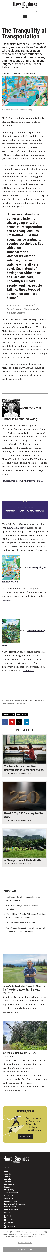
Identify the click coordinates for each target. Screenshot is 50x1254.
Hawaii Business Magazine (25, 5)
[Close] (46, 1232)
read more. (7, 599)
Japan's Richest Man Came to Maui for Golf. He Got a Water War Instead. (24, 988)
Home (16, 1161)
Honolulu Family (10, 1207)
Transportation (21, 714)
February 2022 (31, 700)
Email (40, 480)
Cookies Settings (25, 1243)
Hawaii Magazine (10, 1201)
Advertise (7, 1182)
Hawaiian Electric (16, 527)
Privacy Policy (9, 1190)
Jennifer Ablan (12, 993)
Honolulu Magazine (11, 1209)
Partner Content (8, 714)
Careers (7, 1177)
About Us (7, 1174)
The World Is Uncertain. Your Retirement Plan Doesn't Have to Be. (24, 768)
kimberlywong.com (12, 480)
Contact (7, 1187)
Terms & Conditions (11, 1192)
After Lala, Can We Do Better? (19, 1053)
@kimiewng (29, 480)
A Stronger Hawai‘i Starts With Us (22, 860)
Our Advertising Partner (19, 773)
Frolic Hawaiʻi (8, 1199)
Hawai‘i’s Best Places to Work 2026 (21, 923)
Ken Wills (9, 1056)
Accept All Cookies (25, 1250)
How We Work (9, 1184)
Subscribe (7, 1179)
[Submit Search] (37, 12)
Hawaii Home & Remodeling (14, 1204)
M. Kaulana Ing (28, 73)
